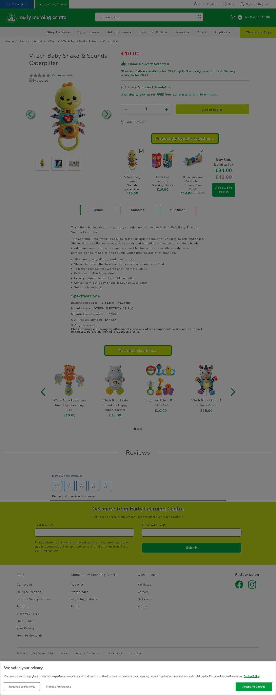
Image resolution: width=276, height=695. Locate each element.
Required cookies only (22, 686)
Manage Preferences (58, 686)
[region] (138, 678)
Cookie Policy (251, 676)
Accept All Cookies (253, 686)
